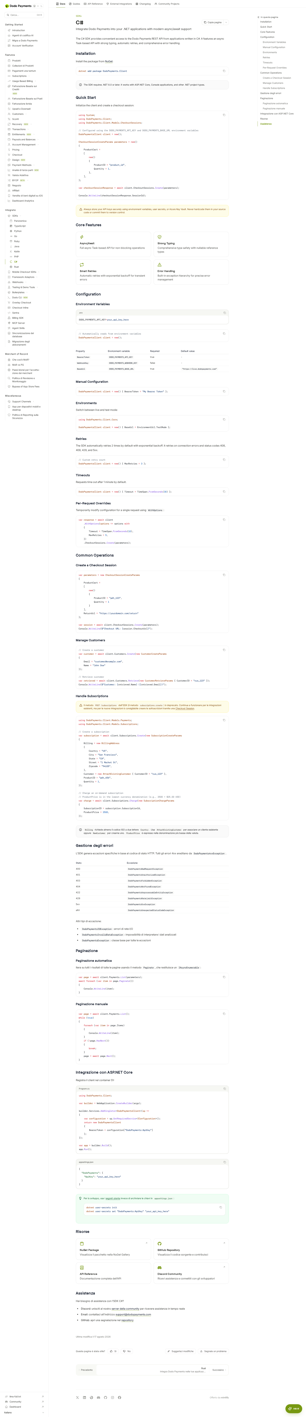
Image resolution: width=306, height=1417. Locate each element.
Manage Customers (273, 83)
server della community (125, 1308)
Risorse (264, 118)
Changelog (145, 3)
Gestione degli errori (270, 93)
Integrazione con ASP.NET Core (277, 113)
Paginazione (266, 98)
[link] (113, 1249)
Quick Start (266, 26)
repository (127, 1320)
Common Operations (271, 72)
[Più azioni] (226, 22)
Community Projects (168, 3)
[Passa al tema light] (38, 6)
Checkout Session (184, 708)
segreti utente (113, 1198)
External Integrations (121, 3)
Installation (265, 21)
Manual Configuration (274, 47)
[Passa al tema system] (34, 6)
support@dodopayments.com (133, 1314)
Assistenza (266, 123)
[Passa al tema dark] (41, 6)
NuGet (109, 61)
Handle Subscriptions (274, 88)
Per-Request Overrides (275, 67)
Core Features (267, 31)
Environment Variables (274, 42)
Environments (270, 52)
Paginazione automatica (275, 103)
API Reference (95, 3)
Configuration (267, 37)
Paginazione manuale (274, 108)
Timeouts (267, 62)
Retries (266, 57)
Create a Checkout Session (277, 77)
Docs (62, 3)
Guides (76, 3)
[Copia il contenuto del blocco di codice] (224, 71)
